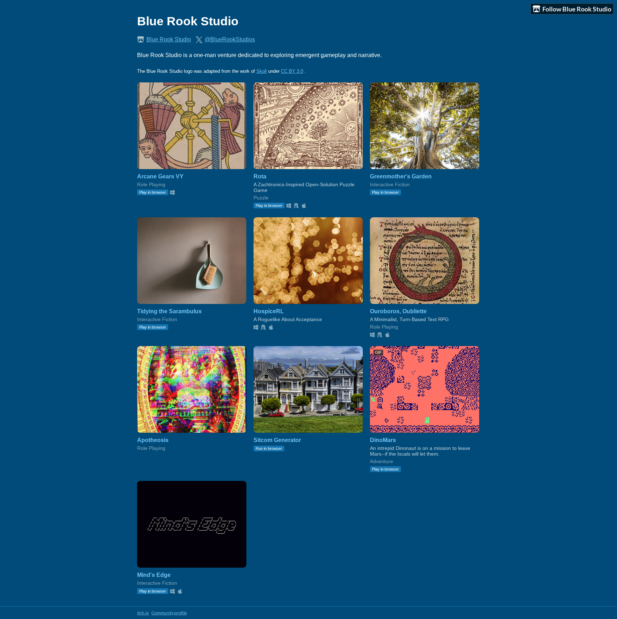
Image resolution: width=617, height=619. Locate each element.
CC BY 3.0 (292, 71)
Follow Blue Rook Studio (576, 9)
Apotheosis (153, 440)
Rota (260, 176)
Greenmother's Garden (401, 176)
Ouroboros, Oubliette (398, 311)
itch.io (143, 612)
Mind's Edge (154, 575)
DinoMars (383, 440)
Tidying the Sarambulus (169, 311)
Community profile (169, 612)
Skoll (261, 71)
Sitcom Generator (277, 440)
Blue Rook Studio (168, 39)
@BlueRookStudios (230, 39)
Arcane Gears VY (160, 176)
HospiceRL (269, 311)
